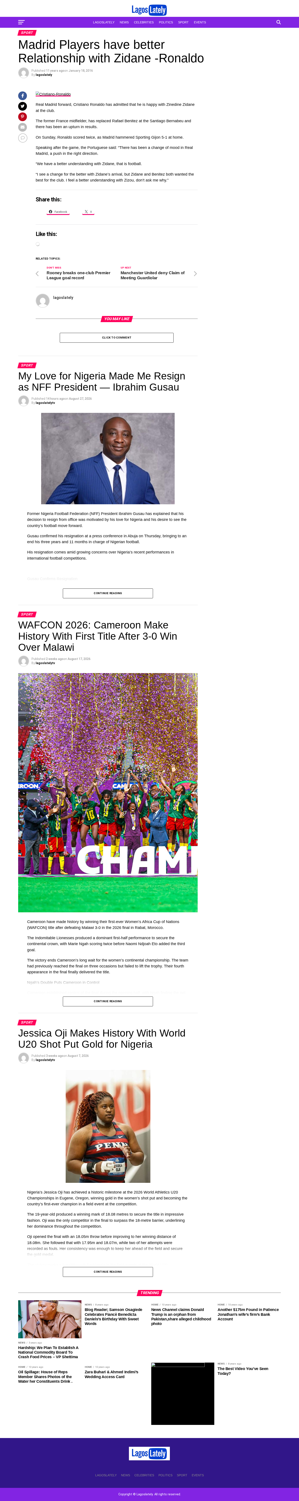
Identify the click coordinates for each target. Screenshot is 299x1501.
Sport (183, 22)
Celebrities (144, 22)
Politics (166, 22)
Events (200, 22)
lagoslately (44, 75)
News (124, 22)
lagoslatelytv (45, 403)
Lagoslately (103, 22)
